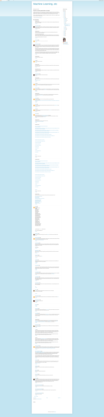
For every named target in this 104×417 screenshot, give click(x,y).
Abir (35, 83)
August (65, 21)
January (65, 29)
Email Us (36, 189)
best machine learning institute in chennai (48, 100)
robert (36, 104)
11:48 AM (36, 23)
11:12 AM (36, 111)
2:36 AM (36, 274)
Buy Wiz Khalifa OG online (38, 200)
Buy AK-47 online (37, 202)
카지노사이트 (36, 374)
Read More (44, 116)
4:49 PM (36, 293)
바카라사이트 (36, 301)
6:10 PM (36, 302)
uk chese (36, 149)
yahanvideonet (37, 265)
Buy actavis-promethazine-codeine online (39, 198)
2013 (64, 15)
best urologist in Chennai (43, 338)
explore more (56, 105)
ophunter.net (36, 233)
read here (45, 89)
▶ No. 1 (36, 289)
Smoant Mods (36, 313)
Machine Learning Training (45, 115)
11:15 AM (36, 75)
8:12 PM (36, 317)
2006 (64, 34)
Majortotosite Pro (37, 250)
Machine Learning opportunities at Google (67, 25)
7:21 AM (36, 327)
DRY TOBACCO (39, 326)
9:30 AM (36, 235)
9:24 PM (36, 117)
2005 (64, 35)
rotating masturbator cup (42, 321)
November (65, 18)
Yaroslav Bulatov (66, 42)
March (65, 27)
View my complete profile (65, 44)
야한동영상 (36, 262)
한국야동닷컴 (52, 273)
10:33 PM (36, 248)
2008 (64, 32)
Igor (35, 60)
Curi (35, 329)
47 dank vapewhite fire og (38, 150)
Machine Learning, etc (45, 4)
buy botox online (37, 146)
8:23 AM (36, 297)
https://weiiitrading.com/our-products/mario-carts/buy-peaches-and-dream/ (43, 134)
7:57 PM (36, 306)
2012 (64, 16)
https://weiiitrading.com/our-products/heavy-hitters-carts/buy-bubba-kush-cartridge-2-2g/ (44, 135)
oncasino (36, 304)
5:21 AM (36, 71)
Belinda (36, 378)
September (65, 20)
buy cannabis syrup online (38, 145)
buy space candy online (37, 178)
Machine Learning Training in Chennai (39, 100)
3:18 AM (36, 231)
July (64, 22)
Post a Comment (36, 396)
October (65, 19)
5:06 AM (36, 343)
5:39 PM (36, 322)
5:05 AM (36, 335)
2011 (64, 17)
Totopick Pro (36, 255)
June (64, 23)
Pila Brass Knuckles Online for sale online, (39, 174)
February (65, 28)
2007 (64, 33)
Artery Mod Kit (47, 314)
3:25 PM (36, 58)
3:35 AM (36, 62)
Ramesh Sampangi (37, 237)
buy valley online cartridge (38, 142)
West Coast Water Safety (38, 351)
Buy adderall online (37, 197)
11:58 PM (36, 257)
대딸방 (48, 234)
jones (35, 206)
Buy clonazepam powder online (38, 196)
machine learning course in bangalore (39, 121)
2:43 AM (36, 122)
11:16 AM (36, 91)
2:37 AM (36, 280)
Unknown (36, 113)
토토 (35, 290)
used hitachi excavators (37, 80)
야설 (35, 286)
